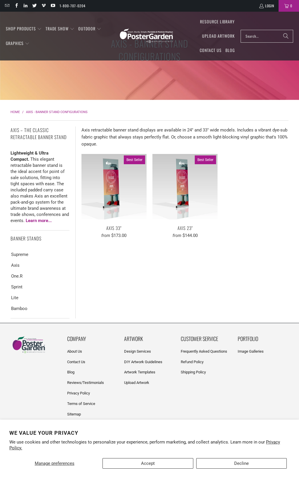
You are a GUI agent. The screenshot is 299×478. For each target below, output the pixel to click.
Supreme (19, 254)
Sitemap (74, 414)
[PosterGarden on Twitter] (34, 5)
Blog (70, 372)
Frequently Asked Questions (204, 351)
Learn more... (39, 220)
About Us (74, 351)
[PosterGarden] (146, 36)
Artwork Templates (139, 372)
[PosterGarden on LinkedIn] (25, 5)
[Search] (286, 36)
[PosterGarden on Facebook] (15, 5)
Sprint (16, 287)
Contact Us (76, 362)
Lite (14, 297)
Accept (148, 463)
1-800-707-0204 (73, 5)
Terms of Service (81, 403)
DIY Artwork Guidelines (143, 362)
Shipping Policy (193, 372)
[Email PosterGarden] (6, 5)
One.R (16, 276)
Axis (15, 265)
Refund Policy (192, 362)
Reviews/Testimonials (85, 382)
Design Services (137, 351)
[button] (24, 29)
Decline (241, 463)
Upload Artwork (136, 382)
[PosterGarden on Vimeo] (43, 5)
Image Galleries (251, 351)
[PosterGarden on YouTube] (52, 5)
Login (269, 5)
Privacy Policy (78, 393)
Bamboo (19, 308)
